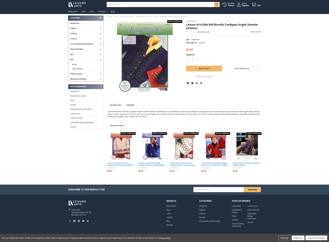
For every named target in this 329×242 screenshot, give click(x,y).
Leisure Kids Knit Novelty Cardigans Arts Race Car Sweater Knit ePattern (214, 164)
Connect (101, 11)
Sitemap (169, 225)
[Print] (197, 83)
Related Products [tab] (117, 126)
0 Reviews (130, 105)
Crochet (73, 39)
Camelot (73, 105)
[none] (144, 57)
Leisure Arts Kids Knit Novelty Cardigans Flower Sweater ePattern (183, 164)
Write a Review (255, 32)
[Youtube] (83, 221)
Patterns (73, 28)
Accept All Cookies (316, 237)
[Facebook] (188, 83)
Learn (91, 11)
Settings (285, 237)
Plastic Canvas (76, 74)
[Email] (192, 83)
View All (73, 127)
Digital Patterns (77, 69)
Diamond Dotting (77, 49)
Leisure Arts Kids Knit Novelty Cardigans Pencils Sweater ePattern (151, 164)
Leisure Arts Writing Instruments (82, 122)
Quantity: (190, 55)
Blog (113, 11)
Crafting (73, 34)
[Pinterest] (201, 83)
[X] (70, 221)
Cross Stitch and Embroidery (81, 44)
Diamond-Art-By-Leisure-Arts (81, 109)
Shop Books (73, 11)
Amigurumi (74, 23)
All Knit (74, 64)
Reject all (298, 237)
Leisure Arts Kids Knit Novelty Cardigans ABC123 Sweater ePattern (120, 164)
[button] (242, 68)
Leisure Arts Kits (76, 118)
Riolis (72, 100)
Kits (71, 54)
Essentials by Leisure (78, 96)
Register (245, 5)
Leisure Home (75, 114)
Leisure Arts (74, 91)
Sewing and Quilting (78, 79)
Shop (83, 11)
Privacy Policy (164, 238)
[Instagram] (79, 221)
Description (115, 105)
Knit (71, 59)
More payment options (204, 76)
